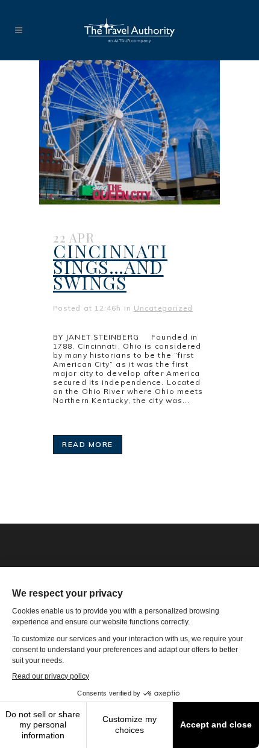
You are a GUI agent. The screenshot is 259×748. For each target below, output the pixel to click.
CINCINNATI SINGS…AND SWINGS (110, 266)
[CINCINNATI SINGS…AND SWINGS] (129, 132)
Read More (87, 444)
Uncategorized (163, 307)
